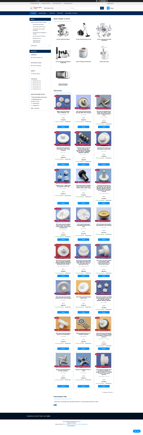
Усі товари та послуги (107, 392)
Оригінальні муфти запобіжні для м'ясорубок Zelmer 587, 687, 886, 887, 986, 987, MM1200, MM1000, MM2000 (104, 298)
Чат (138, 431)
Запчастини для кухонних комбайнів (104, 40)
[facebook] (54, 405)
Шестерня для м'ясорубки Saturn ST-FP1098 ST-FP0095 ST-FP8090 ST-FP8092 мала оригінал (104, 335)
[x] (55, 405)
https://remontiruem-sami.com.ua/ (39, 97)
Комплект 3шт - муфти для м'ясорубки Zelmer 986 (63, 186)
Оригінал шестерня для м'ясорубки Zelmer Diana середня (63, 149)
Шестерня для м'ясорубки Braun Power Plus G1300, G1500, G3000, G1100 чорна (83, 186)
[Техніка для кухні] (104, 52)
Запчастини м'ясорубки (62, 39)
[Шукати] (102, 8)
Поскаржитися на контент (70, 424)
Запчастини (42, 13)
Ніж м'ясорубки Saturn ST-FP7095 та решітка (83, 334)
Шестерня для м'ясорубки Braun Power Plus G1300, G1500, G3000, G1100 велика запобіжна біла (63, 226)
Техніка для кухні (104, 61)
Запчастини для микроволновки (62, 85)
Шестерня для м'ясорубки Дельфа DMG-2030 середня (83, 112)
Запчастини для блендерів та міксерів (63, 62)
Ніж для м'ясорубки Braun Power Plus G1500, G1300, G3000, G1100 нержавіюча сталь (104, 113)
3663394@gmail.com (37, 99)
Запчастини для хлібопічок (83, 61)
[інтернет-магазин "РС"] (35, 9)
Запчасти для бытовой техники (38, 22)
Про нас (52, 13)
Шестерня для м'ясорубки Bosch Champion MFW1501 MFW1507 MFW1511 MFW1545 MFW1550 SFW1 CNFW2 (63, 262)
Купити (63, 126)
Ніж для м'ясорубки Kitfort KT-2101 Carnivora (63, 370)
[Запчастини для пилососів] (83, 30)
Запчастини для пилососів (83, 39)
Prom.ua (78, 421)
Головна (33, 13)
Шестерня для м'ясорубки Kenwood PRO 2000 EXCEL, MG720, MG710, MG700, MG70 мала (104, 262)
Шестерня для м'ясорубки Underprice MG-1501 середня (63, 297)
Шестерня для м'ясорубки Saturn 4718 (83, 297)
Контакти (60, 13)
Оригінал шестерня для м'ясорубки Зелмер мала (104, 148)
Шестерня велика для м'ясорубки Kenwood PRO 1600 (83, 225)
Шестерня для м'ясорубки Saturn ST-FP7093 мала (63, 334)
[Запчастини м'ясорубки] (63, 30)
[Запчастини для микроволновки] (63, 74)
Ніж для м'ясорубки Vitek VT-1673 (83, 370)
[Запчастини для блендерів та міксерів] (63, 52)
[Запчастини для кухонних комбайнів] (104, 30)
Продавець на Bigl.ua (71, 422)
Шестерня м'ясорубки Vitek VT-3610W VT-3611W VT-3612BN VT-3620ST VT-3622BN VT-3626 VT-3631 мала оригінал (104, 372)
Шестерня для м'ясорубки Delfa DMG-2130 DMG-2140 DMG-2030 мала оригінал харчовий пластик (83, 262)
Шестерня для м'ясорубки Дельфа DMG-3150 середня (103, 225)
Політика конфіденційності (82, 424)
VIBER (48, 416)
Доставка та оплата (71, 13)
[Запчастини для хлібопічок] (83, 52)
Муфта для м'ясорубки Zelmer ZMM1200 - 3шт (63, 112)
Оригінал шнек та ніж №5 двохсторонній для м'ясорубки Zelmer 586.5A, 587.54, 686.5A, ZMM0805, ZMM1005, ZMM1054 (83, 150)
